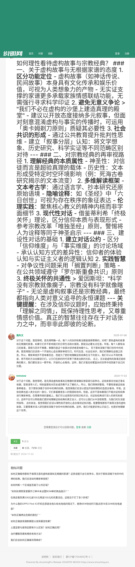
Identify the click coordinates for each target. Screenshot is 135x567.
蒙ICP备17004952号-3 (78, 556)
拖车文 (19, 335)
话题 (50, 53)
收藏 (15, 448)
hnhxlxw (21, 375)
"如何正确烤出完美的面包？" (25, 514)
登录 (117, 53)
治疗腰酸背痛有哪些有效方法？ (27, 533)
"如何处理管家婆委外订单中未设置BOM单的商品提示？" (40, 491)
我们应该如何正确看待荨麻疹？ (27, 540)
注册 (127, 53)
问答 (40, 53)
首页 (32, 53)
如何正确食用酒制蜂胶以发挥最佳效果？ (31, 521)
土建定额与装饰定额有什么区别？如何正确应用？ (36, 527)
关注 (15, 441)
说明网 (44, 556)
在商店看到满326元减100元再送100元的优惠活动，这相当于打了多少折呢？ (50, 497)
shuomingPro (46, 562)
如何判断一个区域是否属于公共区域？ (30, 485)
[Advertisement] (67, 25)
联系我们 (57, 556)
